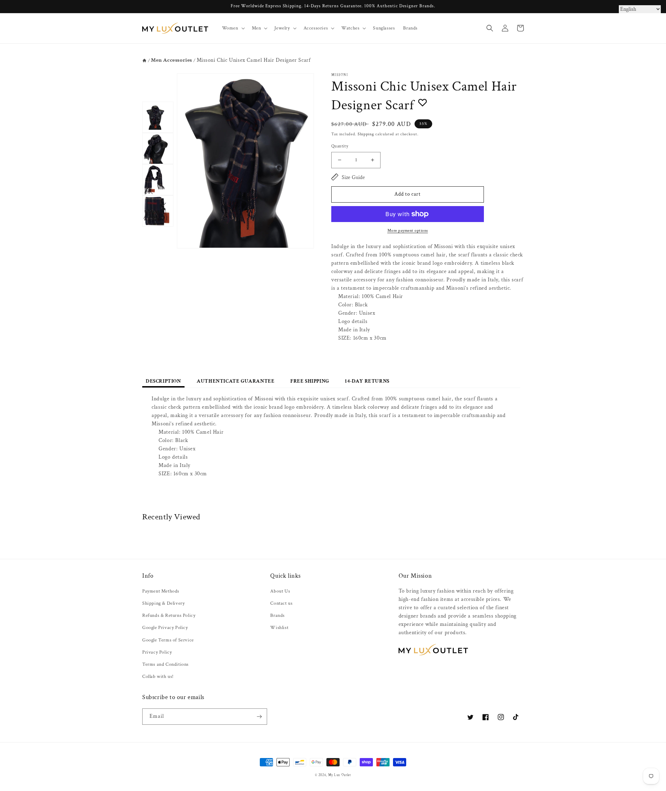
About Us (280, 591)
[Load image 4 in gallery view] (157, 211)
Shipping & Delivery (163, 603)
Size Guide (353, 177)
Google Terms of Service (168, 640)
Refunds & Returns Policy (168, 615)
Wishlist (279, 627)
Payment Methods (160, 591)
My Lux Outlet (339, 775)
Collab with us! (158, 676)
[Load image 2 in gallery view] (157, 148)
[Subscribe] (259, 716)
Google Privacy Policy (165, 627)
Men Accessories (171, 60)
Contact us (281, 603)
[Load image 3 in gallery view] (157, 179)
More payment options (407, 230)
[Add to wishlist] (422, 102)
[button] (233, 28)
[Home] (144, 60)
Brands (277, 615)
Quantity (339, 146)
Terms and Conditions (165, 664)
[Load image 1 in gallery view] (157, 117)
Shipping (366, 134)
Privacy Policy (157, 652)
